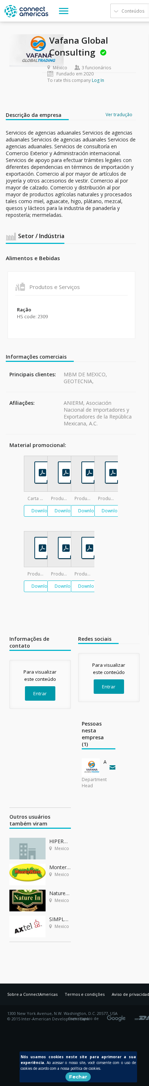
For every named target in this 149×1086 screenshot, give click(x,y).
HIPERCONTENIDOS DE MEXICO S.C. (60, 841)
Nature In (60, 893)
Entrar (40, 693)
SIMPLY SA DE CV (60, 919)
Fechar (78, 1077)
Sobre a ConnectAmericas (32, 994)
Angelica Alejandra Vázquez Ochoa (104, 761)
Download (42, 511)
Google (117, 1016)
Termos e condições (85, 994)
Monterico (60, 867)
